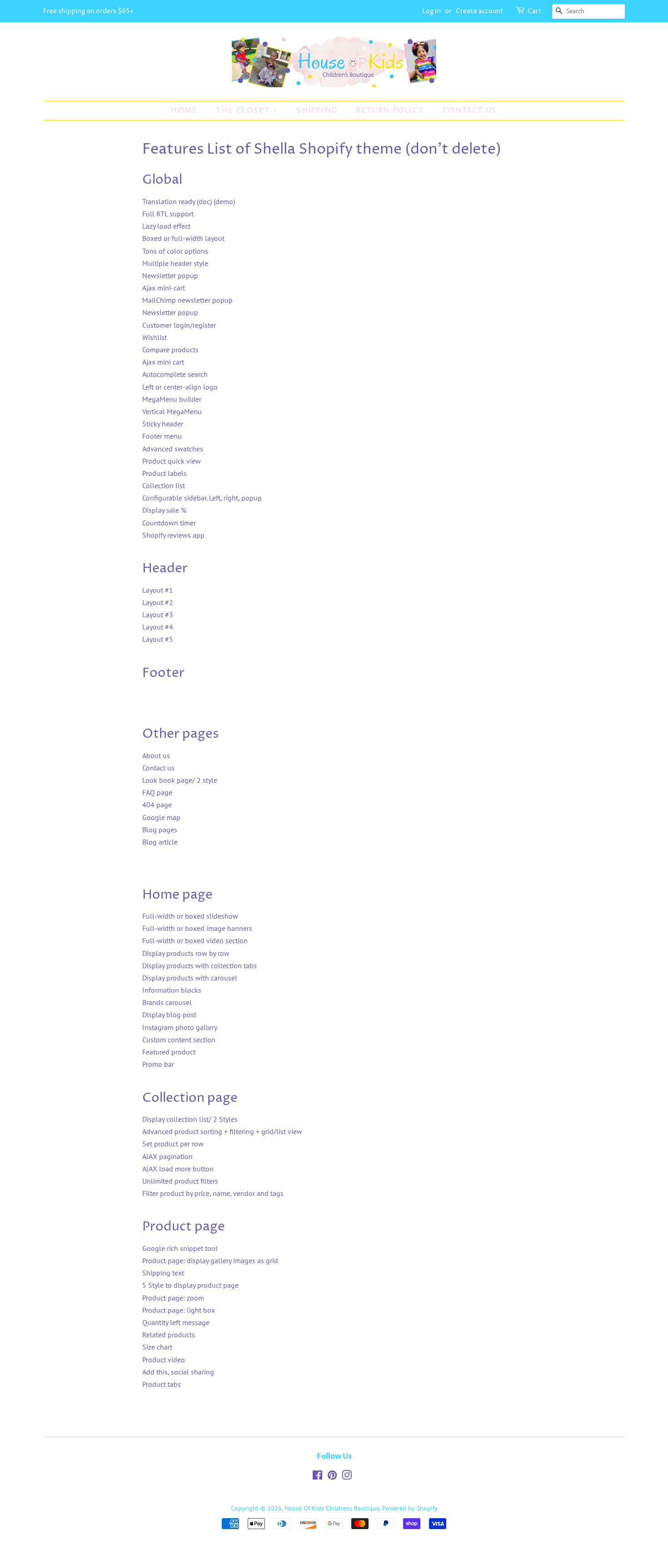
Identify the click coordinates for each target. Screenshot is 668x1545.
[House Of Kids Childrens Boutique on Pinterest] (332, 1477)
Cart (535, 11)
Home (184, 110)
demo (224, 201)
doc (204, 201)
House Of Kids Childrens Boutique (331, 1508)
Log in (431, 11)
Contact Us (470, 110)
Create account (479, 11)
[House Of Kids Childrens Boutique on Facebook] (317, 1477)
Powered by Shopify (410, 1508)
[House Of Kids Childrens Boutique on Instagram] (347, 1477)
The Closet (244, 110)
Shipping (317, 110)
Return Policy (390, 110)
